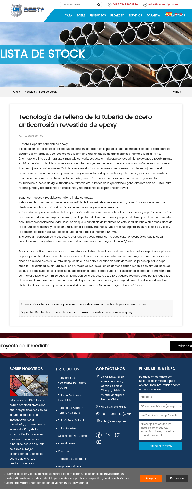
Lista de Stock (48, 92)
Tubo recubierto (69, 428)
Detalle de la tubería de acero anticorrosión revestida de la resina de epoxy (83, 312)
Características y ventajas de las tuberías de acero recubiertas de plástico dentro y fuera (90, 304)
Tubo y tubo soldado (72, 420)
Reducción (177, 478)
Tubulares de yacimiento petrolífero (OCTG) (72, 383)
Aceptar (151, 478)
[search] (98, 4)
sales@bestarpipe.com (163, 4)
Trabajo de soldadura (72, 459)
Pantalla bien (66, 443)
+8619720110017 (111, 414)
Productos (67, 369)
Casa (16, 92)
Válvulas (63, 451)
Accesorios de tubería (72, 436)
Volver (177, 91)
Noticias (30, 92)
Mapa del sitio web (70, 466)
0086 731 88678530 (125, 4)
